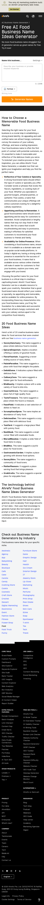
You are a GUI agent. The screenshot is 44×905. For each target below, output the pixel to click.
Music (25, 588)
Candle (5, 578)
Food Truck (7, 629)
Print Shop (28, 599)
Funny (4, 633)
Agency (5, 554)
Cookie (5, 588)
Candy (4, 581)
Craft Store (7, 595)
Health (26, 564)
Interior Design (30, 571)
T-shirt (26, 623)
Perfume (26, 592)
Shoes (25, 605)
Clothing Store (8, 585)
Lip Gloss (27, 581)
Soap (25, 616)
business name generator (25, 338)
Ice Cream (27, 568)
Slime (25, 612)
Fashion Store (8, 616)
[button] (27, 16)
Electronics (7, 609)
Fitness (5, 619)
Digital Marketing (10, 605)
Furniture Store (30, 551)
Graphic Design (30, 558)
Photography (28, 595)
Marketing (27, 585)
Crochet (5, 599)
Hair (25, 561)
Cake (4, 575)
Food (4, 626)
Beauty (5, 564)
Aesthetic (6, 551)
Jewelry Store (29, 578)
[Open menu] (40, 16)
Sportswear (28, 619)
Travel (25, 633)
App (3, 558)
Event (4, 612)
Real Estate (28, 602)
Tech (25, 629)
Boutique (6, 568)
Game (25, 554)
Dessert (5, 602)
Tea (24, 626)
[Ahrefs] (7, 16)
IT (24, 575)
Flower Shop (7, 623)
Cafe (4, 571)
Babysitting (7, 561)
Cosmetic (6, 592)
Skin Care (27, 609)
